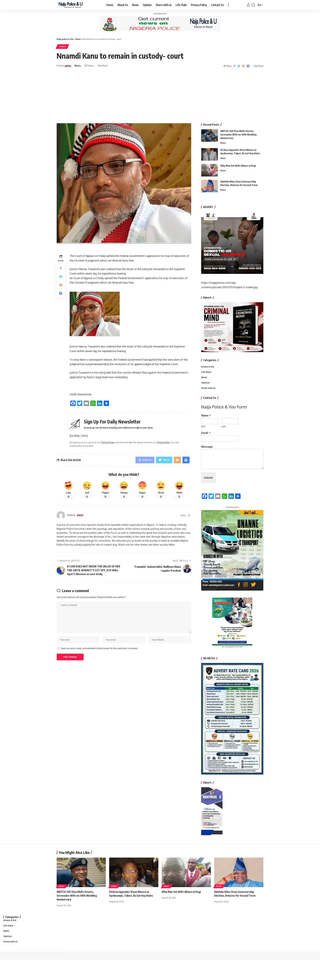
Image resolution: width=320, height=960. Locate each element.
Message (207, 446)
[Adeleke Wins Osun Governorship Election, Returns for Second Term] (209, 186)
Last (224, 426)
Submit (208, 477)
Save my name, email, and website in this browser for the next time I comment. (99, 648)
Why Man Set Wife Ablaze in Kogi (238, 165)
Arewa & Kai (207, 366)
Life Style (206, 372)
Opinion (205, 382)
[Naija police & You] (71, 5)
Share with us (208, 388)
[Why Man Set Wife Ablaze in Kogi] (209, 170)
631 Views (89, 65)
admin (67, 65)
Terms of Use (107, 442)
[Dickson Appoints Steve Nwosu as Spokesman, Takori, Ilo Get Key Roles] (209, 154)
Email (205, 432)
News (62, 46)
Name (206, 415)
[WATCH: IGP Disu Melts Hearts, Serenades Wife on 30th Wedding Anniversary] (209, 135)
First (203, 426)
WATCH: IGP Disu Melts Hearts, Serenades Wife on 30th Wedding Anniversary (238, 134)
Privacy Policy (163, 442)
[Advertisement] (160, 96)
